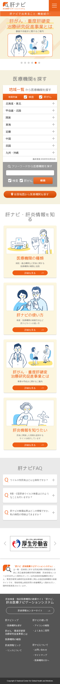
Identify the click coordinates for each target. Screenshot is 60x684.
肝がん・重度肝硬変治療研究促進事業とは (16, 632)
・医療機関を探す (13, 625)
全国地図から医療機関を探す (31, 194)
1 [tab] (21, 62)
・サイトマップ (39, 655)
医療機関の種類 (13, 639)
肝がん (28, 180)
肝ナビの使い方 (40, 620)
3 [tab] (28, 62)
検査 (15, 180)
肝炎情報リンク (13, 645)
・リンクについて (13, 650)
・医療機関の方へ (40, 660)
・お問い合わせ (39, 650)
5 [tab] (35, 62)
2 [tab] (25, 62)
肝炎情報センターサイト (30, 610)
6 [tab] (39, 62)
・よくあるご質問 (40, 630)
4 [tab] (32, 62)
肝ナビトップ (12, 620)
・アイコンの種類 (40, 625)
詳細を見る (30, 273)
